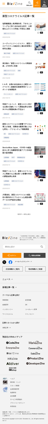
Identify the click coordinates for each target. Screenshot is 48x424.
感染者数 (20, 204)
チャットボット (8, 94)
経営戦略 (28, 300)
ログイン (13, 255)
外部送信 (13, 406)
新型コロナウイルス (9, 33)
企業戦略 (6, 157)
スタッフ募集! (14, 385)
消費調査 (6, 137)
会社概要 (13, 396)
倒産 (19, 70)
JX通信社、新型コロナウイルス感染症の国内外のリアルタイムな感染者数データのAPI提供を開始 (17, 197)
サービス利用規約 (16, 399)
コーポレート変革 (31, 309)
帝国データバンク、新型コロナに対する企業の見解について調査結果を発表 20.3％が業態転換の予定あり (17, 106)
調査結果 (6, 114)
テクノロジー (29, 314)
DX (5, 134)
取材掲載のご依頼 (35, 269)
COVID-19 (25, 134)
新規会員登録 (36, 255)
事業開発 (5, 300)
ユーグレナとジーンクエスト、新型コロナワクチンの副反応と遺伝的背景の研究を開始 (17, 46)
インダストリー (7, 309)
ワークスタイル (7, 314)
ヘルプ (12, 378)
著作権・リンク (15, 382)
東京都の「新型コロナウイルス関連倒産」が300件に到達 (17, 64)
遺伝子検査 (7, 53)
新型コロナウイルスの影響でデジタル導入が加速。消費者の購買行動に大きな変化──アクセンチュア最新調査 (17, 126)
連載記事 (5, 327)
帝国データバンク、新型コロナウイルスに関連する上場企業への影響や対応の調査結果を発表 (17, 173)
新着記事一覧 (8, 287)
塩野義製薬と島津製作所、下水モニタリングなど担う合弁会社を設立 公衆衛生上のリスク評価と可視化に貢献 (17, 26)
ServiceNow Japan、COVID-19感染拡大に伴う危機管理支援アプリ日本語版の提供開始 (17, 150)
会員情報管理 (14, 389)
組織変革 (5, 304)
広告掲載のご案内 (13, 269)
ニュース (6, 279)
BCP (13, 157)
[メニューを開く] (3, 3)
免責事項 (13, 392)
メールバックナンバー (22, 261)
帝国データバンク (9, 74)
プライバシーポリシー (17, 403)
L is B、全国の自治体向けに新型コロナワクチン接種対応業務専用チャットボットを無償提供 (17, 87)
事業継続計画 (21, 157)
